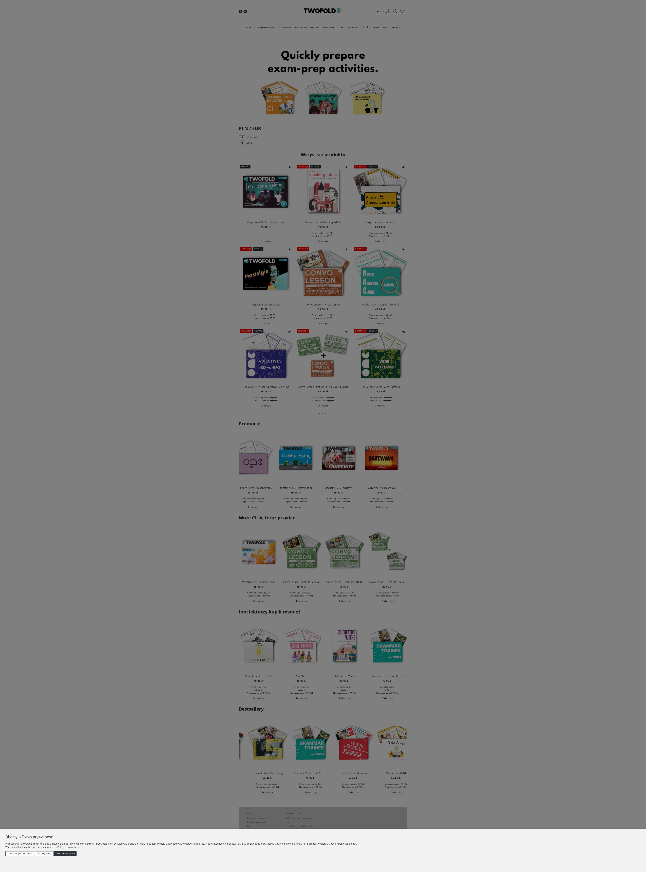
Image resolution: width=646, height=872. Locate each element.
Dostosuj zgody (44, 853)
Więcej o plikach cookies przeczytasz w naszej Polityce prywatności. (43, 847)
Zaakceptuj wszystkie (65, 853)
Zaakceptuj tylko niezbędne (19, 853)
